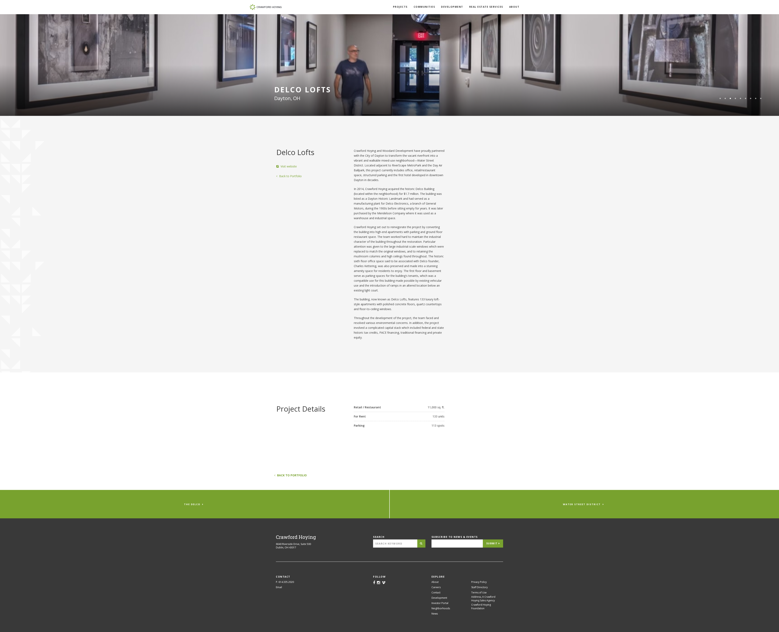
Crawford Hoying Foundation (481, 606)
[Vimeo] (383, 583)
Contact (435, 592)
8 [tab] (756, 98)
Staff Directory (479, 587)
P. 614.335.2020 (285, 582)
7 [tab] (751, 98)
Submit (492, 543)
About (514, 7)
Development (452, 7)
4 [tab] (735, 98)
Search (378, 537)
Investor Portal (439, 603)
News (434, 613)
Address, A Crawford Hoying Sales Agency (483, 598)
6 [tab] (745, 98)
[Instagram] (378, 583)
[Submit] (421, 543)
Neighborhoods (440, 608)
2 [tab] (725, 98)
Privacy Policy (479, 582)
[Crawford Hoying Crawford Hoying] (266, 7)
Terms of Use (479, 592)
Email (279, 587)
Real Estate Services (486, 7)
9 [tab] (761, 98)
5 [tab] (740, 98)
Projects (400, 7)
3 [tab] (730, 98)
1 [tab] (720, 98)
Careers (436, 587)
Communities (424, 7)
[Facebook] (374, 583)
